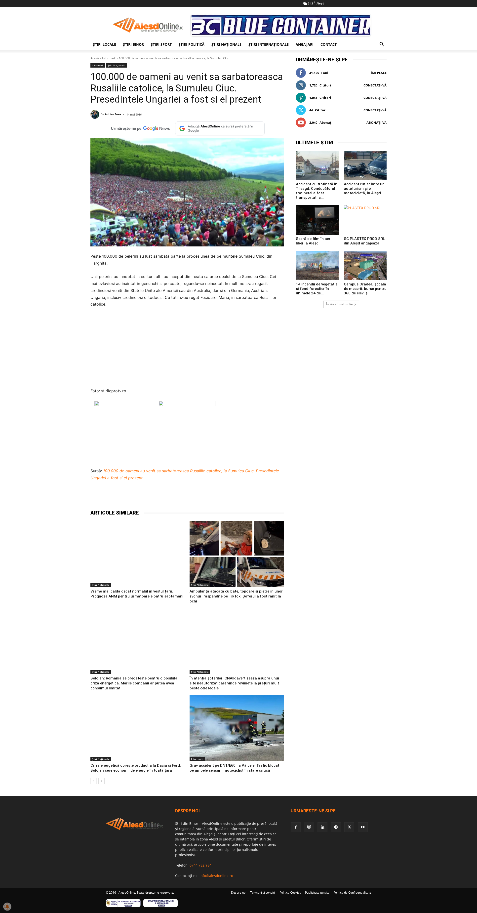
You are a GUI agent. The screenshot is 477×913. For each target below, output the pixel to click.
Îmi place (379, 73)
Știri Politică (191, 44)
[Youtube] (363, 827)
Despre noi (238, 892)
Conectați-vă (375, 85)
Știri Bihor (133, 44)
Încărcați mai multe (339, 304)
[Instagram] (309, 827)
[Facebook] (134, 497)
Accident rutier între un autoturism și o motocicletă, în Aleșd (364, 188)
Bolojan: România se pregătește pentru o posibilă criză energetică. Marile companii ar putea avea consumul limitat (133, 683)
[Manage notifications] (7, 907)
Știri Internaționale (268, 44)
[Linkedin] (180, 497)
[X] (146, 497)
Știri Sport (161, 44)
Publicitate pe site (317, 892)
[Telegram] (157, 497)
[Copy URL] (203, 497)
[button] (382, 44)
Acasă (94, 58)
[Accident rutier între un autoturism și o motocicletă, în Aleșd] (365, 165)
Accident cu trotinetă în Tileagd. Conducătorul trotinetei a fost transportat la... (316, 191)
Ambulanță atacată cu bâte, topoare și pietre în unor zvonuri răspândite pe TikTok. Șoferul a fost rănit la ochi (236, 596)
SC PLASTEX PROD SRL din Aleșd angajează (364, 241)
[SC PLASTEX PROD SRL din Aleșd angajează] (365, 220)
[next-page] (101, 781)
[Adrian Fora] (95, 114)
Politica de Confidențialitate (352, 892)
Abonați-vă (376, 122)
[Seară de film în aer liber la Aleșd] (317, 220)
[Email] (191, 497)
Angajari (305, 44)
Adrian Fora (113, 114)
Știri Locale (104, 44)
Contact (328, 44)
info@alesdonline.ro (216, 875)
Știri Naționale (226, 44)
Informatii (109, 58)
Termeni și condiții (263, 892)
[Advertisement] (187, 349)
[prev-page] (93, 781)
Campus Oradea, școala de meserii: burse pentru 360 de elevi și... (365, 288)
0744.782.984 (200, 865)
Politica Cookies (290, 892)
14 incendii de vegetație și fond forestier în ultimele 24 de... (316, 288)
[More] (214, 497)
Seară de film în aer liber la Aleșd (313, 241)
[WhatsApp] (168, 497)
